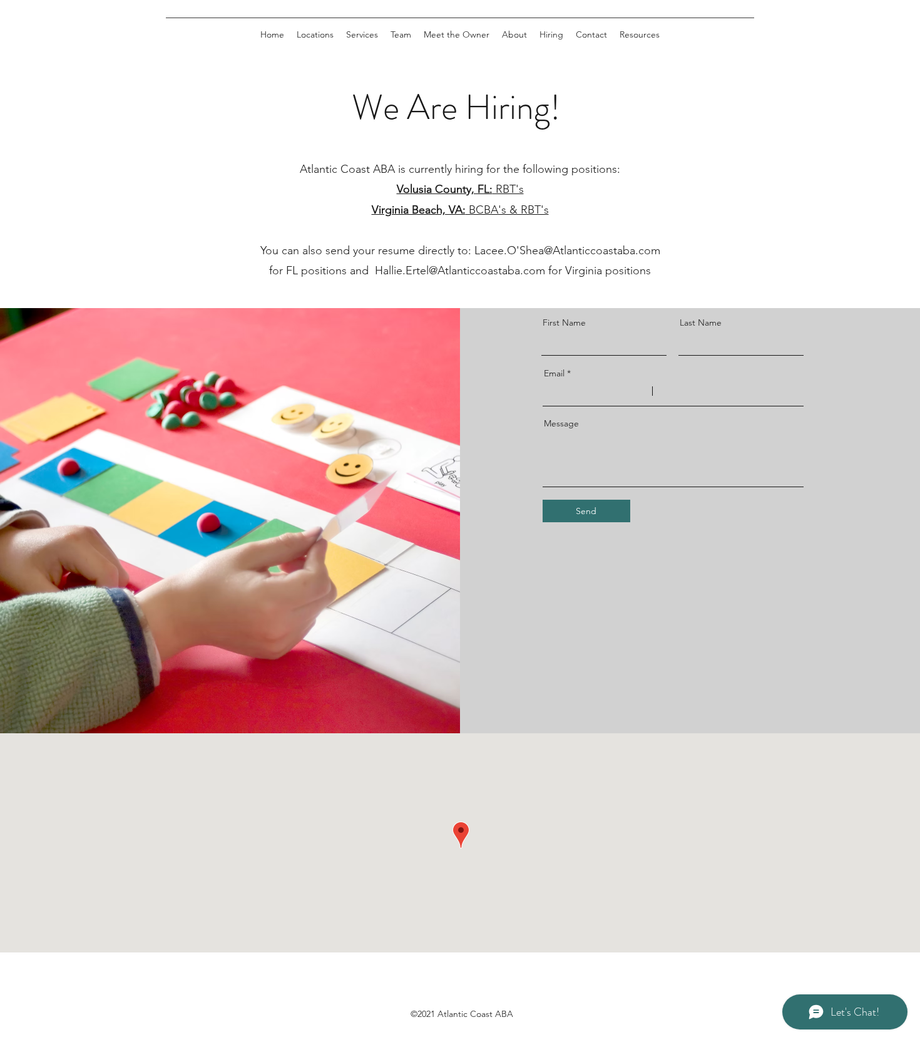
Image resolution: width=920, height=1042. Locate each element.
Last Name (701, 322)
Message (561, 423)
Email (554, 373)
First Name (564, 322)
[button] (400, 34)
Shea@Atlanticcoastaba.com (589, 250)
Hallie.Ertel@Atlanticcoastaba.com (460, 270)
